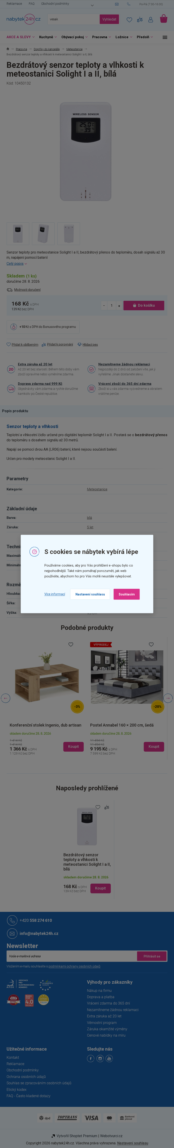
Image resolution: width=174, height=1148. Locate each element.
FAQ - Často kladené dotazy (27, 1096)
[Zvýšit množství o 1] (117, 305)
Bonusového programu (57, 327)
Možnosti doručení (26, 290)
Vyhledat (108, 19)
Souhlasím (125, 594)
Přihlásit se (150, 956)
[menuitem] (17, 37)
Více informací (53, 594)
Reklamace (12, 3)
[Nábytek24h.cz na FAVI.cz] (12, 1002)
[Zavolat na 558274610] (146, 4)
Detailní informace (85, 263)
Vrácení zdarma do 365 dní (106, 1003)
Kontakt (11, 1057)
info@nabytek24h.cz (37, 933)
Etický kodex (15, 1089)
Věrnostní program (100, 1023)
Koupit (99, 888)
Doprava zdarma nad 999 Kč (38, 384)
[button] (45, 742)
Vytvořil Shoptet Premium (75, 1136)
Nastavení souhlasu (88, 594)
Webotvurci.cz (109, 1136)
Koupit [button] (72, 746)
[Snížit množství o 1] (102, 305)
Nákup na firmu (97, 990)
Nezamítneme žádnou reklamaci (122, 364)
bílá (87, 518)
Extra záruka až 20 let (33, 364)
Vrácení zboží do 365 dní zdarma (123, 384)
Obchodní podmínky (54, 3)
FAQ (30, 3)
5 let (88, 527)
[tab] (15, 411)
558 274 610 (34, 920)
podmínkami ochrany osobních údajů (73, 966)
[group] (45, 698)
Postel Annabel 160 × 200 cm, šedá (40, 725)
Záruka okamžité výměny (105, 1029)
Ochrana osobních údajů (24, 1077)
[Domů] (6, 49)
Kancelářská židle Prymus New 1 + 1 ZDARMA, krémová (120, 722)
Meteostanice (95, 489)
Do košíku (144, 305)
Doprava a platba (99, 997)
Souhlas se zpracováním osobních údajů (37, 1083)
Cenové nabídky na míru (104, 1035)
